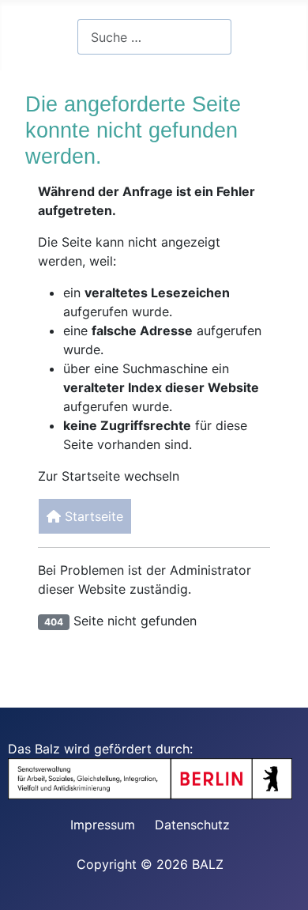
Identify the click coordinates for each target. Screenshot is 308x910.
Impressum (102, 825)
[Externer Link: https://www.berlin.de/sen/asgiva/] (158, 778)
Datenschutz (192, 825)
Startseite (92, 516)
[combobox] (154, 37)
